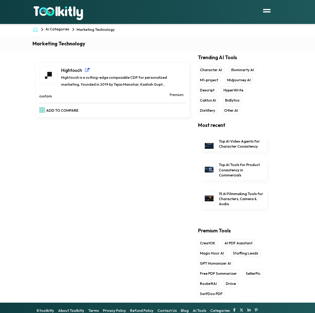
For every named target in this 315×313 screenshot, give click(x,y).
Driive (231, 283)
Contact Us (167, 310)
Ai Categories (57, 29)
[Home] (36, 29)
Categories (220, 310)
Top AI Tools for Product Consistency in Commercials (239, 169)
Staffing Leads (245, 253)
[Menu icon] (266, 10)
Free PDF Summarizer (218, 273)
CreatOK (207, 243)
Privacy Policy (114, 310)
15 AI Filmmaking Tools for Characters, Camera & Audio (241, 198)
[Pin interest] (256, 310)
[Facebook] (234, 310)
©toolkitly (45, 310)
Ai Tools (199, 310)
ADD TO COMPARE (62, 110)
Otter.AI (231, 110)
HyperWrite (233, 90)
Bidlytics (232, 100)
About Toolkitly (71, 310)
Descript (207, 90)
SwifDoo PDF (211, 293)
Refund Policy (141, 310)
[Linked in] (249, 310)
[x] (241, 310)
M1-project (209, 80)
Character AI (211, 69)
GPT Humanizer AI (215, 263)
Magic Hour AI (212, 253)
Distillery (207, 110)
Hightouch (73, 70)
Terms (93, 310)
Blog (185, 310)
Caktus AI (208, 100)
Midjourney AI (239, 80)
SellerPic (253, 273)
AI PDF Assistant (238, 243)
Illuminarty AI (242, 69)
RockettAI (208, 283)
